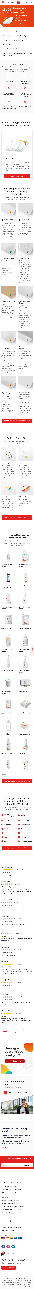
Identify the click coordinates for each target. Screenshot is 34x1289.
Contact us (10, 1268)
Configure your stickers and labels (17, 421)
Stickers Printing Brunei (10, 1203)
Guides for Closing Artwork (11, 1227)
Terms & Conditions (8, 1192)
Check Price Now (17, 176)
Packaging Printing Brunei (11, 1210)
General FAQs (6, 1221)
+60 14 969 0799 (18, 1092)
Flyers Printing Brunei (9, 1213)
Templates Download (9, 1230)
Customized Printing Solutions (12, 1183)
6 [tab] (15, 1033)
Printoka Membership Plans (11, 1189)
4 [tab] (23, 1029)
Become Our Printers (9, 1186)
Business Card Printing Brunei (12, 1206)
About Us (4, 1180)
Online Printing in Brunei (10, 1200)
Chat (33, 649)
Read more (4, 1147)
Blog (3, 1224)
